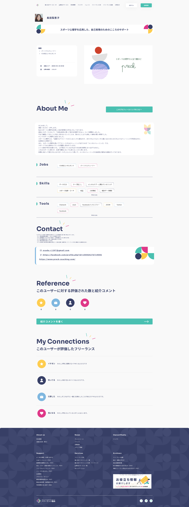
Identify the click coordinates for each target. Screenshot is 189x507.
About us (40, 435)
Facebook (62, 211)
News (77, 435)
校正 (81, 191)
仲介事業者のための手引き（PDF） (123, 465)
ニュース (87, 5)
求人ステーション (80, 468)
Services (79, 453)
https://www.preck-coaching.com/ (57, 259)
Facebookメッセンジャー (91, 205)
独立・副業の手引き (119, 460)
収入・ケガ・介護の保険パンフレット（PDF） (49, 465)
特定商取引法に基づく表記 (44, 485)
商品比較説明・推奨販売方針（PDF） (47, 482)
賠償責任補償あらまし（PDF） (45, 463)
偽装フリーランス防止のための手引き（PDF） (126, 468)
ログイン (131, 5)
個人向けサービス (49, 5)
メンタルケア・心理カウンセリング (100, 184)
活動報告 (77, 444)
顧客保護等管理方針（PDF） (44, 479)
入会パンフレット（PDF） (44, 460)
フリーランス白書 (108, 5)
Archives (117, 453)
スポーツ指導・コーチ (66, 191)
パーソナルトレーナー (87, 166)
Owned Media (119, 435)
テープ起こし (77, 184)
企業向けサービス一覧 (81, 465)
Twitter (119, 205)
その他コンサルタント (66, 166)
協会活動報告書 (117, 463)
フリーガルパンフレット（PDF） (46, 468)
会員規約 (39, 474)
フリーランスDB (79, 457)
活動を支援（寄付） (42, 442)
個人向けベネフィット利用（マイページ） (87, 463)
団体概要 (73, 5)
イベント (77, 442)
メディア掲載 (78, 447)
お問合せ (117, 5)
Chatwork (62, 205)
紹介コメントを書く (51, 321)
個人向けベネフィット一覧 (82, 460)
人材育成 (93, 191)
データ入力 (63, 184)
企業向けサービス (63, 5)
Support (40, 453)
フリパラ (80, 5)
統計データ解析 (107, 191)
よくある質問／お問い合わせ (44, 457)
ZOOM (108, 205)
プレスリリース (79, 439)
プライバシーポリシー (42, 476)
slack (74, 205)
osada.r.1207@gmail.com (56, 250)
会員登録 (146, 5)
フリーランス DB (96, 5)
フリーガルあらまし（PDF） (44, 471)
